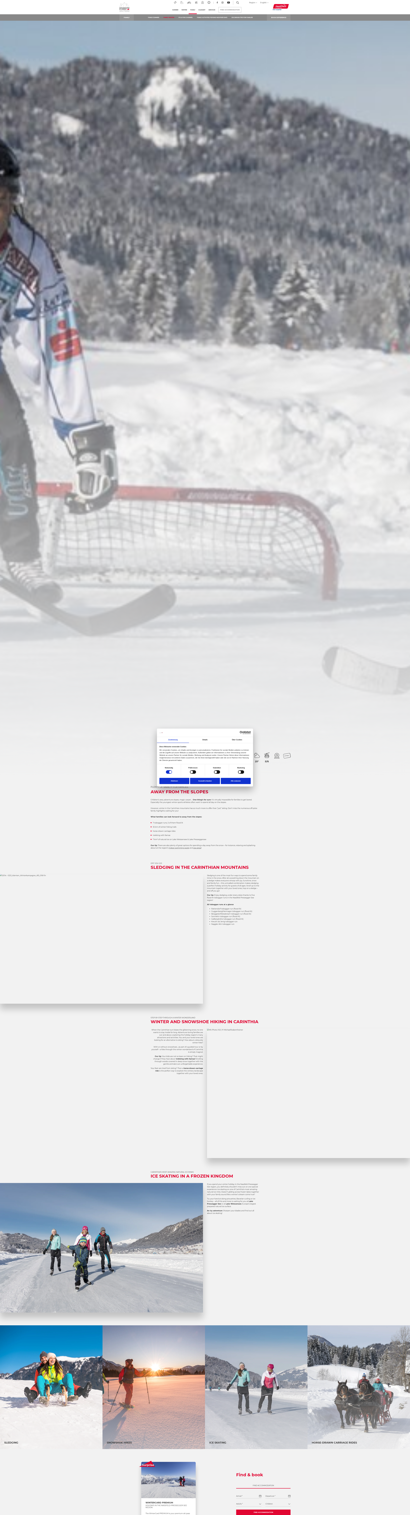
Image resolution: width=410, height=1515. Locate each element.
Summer (175, 10)
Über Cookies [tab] (237, 740)
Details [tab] (205, 740)
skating (218, 1213)
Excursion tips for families (242, 17)
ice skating (222, 1189)
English (263, 3)
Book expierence (278, 17)
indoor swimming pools (179, 848)
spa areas (197, 848)
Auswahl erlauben (205, 781)
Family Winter (168, 17)
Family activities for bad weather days (212, 17)
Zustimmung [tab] (173, 740)
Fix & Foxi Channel (186, 17)
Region (252, 3)
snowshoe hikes (119, 1442)
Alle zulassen (236, 781)
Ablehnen (174, 781)
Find (230, 10)
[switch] (193, 772)
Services (212, 10)
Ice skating (217, 1442)
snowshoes (172, 1047)
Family (193, 10)
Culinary (201, 10)
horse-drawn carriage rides (334, 1442)
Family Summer (153, 17)
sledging (254, 883)
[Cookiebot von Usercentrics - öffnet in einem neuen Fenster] (241, 732)
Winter (184, 10)
